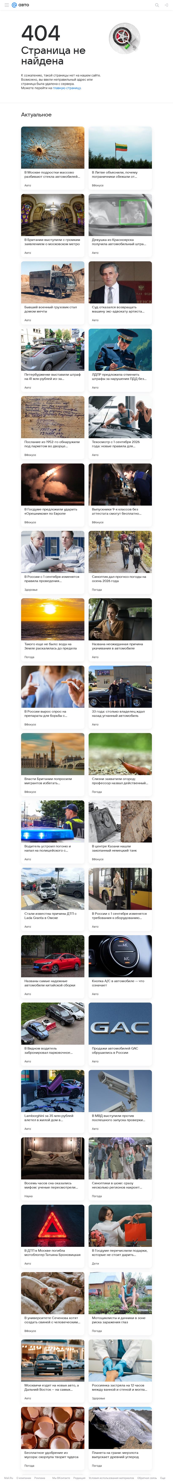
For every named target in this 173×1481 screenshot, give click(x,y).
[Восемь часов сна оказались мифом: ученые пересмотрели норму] (52, 1169)
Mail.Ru (8, 1478)
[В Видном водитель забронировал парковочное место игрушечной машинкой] (52, 1034)
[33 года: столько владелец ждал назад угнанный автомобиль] (120, 697)
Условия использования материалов (111, 1478)
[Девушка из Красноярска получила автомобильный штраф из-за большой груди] (120, 225)
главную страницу (67, 88)
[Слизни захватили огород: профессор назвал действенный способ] (120, 764)
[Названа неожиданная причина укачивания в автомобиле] (120, 629)
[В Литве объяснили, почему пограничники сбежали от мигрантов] (120, 158)
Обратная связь (147, 1478)
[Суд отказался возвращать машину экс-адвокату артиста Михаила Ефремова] (120, 293)
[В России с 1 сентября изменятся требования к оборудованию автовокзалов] (120, 899)
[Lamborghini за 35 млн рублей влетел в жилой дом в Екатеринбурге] (52, 1101)
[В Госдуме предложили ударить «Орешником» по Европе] (52, 495)
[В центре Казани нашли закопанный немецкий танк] (120, 832)
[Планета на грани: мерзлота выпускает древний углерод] (120, 1438)
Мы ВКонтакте (61, 1478)
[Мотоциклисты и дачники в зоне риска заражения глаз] (120, 1303)
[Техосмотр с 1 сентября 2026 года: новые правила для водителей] (120, 427)
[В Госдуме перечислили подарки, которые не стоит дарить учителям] (120, 1236)
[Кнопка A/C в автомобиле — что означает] (120, 966)
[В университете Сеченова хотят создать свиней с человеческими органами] (52, 1303)
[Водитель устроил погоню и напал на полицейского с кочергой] (52, 832)
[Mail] (14, 5)
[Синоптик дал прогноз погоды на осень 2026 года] (120, 562)
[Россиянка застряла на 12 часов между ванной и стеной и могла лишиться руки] (120, 1371)
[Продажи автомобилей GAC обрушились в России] (120, 1034)
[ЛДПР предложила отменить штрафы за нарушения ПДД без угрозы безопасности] (120, 360)
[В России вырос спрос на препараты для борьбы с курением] (52, 697)
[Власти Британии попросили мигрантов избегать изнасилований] (52, 764)
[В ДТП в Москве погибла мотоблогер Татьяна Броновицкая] (52, 1236)
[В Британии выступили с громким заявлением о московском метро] (52, 225)
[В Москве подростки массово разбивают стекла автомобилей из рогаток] (52, 158)
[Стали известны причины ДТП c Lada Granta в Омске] (52, 899)
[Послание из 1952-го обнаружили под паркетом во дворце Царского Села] (52, 427)
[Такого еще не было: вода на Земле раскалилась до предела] (52, 629)
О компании (23, 1478)
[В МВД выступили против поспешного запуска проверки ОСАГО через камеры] (120, 1101)
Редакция (79, 1478)
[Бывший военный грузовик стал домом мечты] (52, 293)
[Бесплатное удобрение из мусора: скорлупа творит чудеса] (52, 1438)
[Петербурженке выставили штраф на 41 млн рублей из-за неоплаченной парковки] (52, 360)
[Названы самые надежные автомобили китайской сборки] (52, 966)
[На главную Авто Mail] (23, 5)
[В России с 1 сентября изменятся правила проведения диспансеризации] (52, 562)
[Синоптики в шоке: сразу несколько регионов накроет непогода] (120, 1169)
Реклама (39, 1478)
